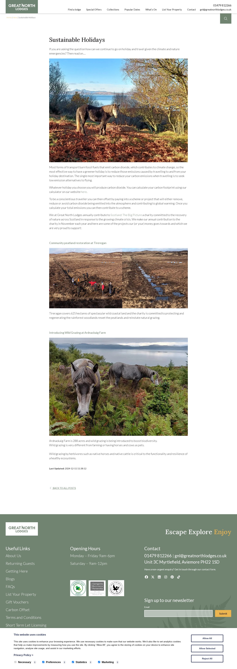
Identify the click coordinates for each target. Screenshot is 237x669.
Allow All (207, 638)
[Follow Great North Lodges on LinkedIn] (159, 577)
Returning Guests (20, 563)
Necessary (24, 662)
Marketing (108, 662)
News (15, 17)
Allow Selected (207, 648)
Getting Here (17, 571)
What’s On (151, 9)
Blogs (10, 578)
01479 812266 (222, 5)
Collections (113, 9)
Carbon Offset (18, 609)
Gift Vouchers (17, 602)
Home (9, 17)
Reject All (207, 658)
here (84, 192)
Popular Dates (132, 9)
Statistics (81, 662)
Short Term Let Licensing (26, 625)
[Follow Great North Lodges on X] (153, 577)
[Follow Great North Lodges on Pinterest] (172, 577)
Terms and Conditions (23, 617)
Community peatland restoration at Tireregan (77, 243)
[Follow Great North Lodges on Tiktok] (179, 577)
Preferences (53, 662)
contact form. (209, 569)
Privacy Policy (23, 655)
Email (146, 607)
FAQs (10, 586)
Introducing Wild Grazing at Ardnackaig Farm (77, 332)
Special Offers (94, 9)
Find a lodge (74, 9)
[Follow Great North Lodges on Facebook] (146, 577)
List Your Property (172, 9)
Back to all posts (64, 488)
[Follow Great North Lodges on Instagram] (166, 577)
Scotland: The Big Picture (126, 215)
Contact (191, 9)
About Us (13, 555)
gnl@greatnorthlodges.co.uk (215, 9)
